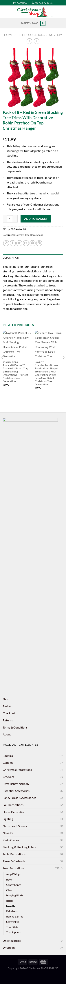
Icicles (9, 900)
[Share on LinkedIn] (39, 243)
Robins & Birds (14, 916)
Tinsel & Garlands (14, 861)
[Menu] (5, 11)
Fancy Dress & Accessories (19, 797)
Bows (9, 879)
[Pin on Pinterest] (33, 243)
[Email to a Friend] (26, 243)
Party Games (11, 840)
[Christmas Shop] (35, 11)
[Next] (63, 364)
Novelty (55, 34)
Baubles (8, 755)
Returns (8, 720)
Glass (9, 890)
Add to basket (36, 218)
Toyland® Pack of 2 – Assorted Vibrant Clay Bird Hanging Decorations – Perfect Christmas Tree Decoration (15, 373)
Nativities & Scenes (15, 826)
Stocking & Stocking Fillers (19, 847)
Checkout (9, 713)
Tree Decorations (31, 34)
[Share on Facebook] (13, 243)
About (7, 734)
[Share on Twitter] (19, 243)
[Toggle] (61, 868)
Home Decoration (14, 812)
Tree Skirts (12, 927)
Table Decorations (14, 854)
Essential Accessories (16, 790)
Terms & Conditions (15, 727)
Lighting (8, 819)
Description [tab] (11, 257)
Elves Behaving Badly (16, 783)
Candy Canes (13, 884)
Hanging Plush (14, 895)
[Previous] (2, 364)
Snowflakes (12, 921)
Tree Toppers (13, 932)
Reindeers (12, 911)
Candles (8, 762)
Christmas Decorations (17, 769)
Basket (7, 706)
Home (8, 34)
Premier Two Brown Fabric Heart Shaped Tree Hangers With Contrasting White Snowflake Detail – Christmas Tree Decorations (46, 375)
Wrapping (9, 947)
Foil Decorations (13, 805)
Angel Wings (13, 874)
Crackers (8, 776)
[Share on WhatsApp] (6, 243)
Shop (6, 699)
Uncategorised (12, 940)
